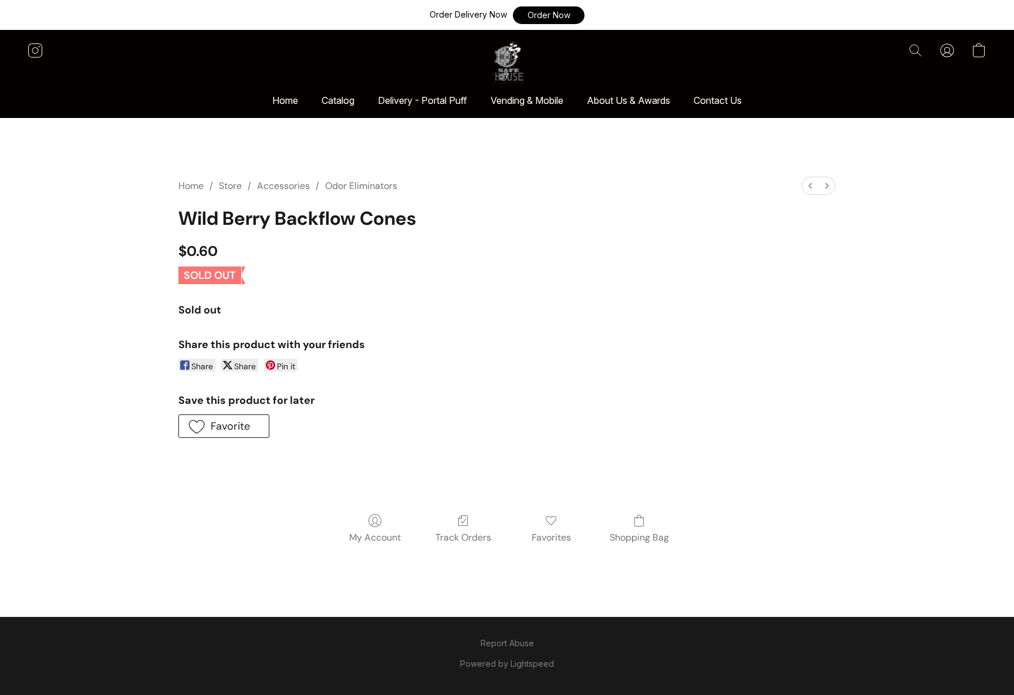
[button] (548, 15)
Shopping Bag (639, 537)
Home (285, 100)
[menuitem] (810, 185)
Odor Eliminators (361, 186)
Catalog (338, 100)
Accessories (283, 186)
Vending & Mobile (527, 100)
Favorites (551, 537)
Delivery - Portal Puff (422, 100)
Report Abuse (507, 643)
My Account (375, 537)
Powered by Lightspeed (507, 664)
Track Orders (463, 537)
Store (230, 186)
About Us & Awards (628, 100)
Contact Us (718, 100)
